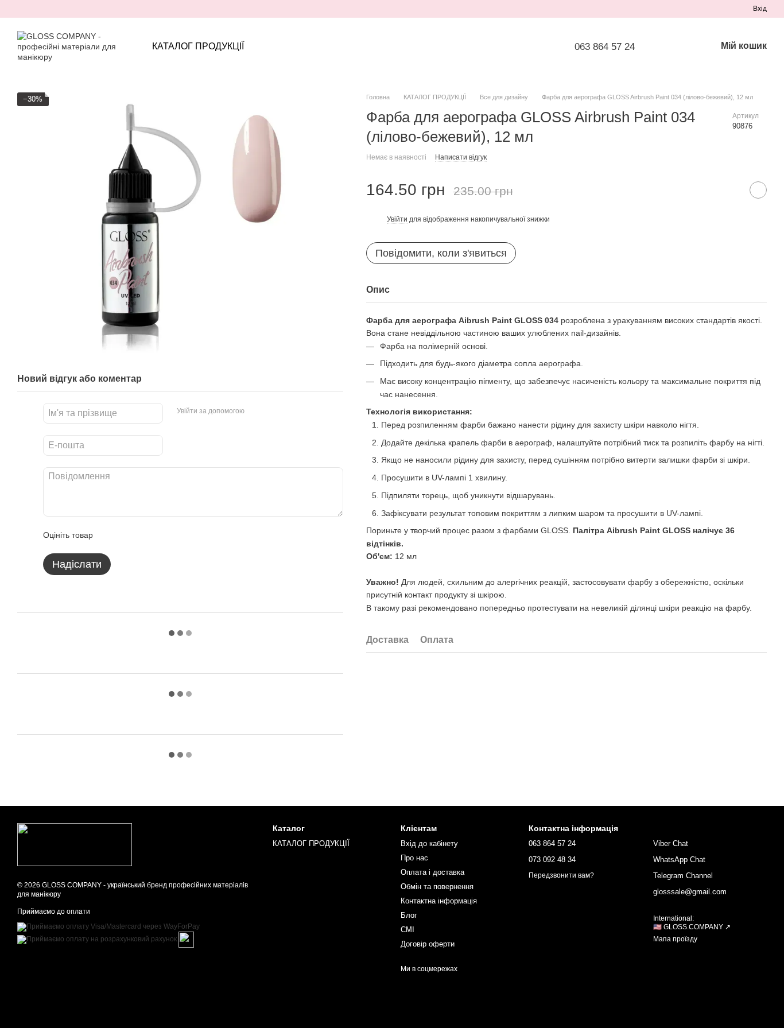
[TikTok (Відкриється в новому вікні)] (35, 8)
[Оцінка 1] (112, 535)
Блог (409, 915)
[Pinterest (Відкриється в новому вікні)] (76, 8)
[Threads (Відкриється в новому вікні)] (90, 8)
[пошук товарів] (677, 46)
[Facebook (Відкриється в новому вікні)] (49, 8)
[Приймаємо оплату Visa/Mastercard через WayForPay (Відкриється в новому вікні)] (108, 926)
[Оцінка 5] (185, 535)
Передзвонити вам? (561, 875)
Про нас (414, 858)
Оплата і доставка (432, 872)
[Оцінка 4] (167, 535)
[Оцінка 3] (148, 535)
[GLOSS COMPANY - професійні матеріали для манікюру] (74, 844)
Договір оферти (428, 944)
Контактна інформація (439, 901)
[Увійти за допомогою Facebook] (257, 411)
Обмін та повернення (437, 886)
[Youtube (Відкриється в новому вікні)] (63, 8)
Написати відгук (461, 157)
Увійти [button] (397, 219)
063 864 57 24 (605, 47)
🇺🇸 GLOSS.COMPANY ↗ (692, 927)
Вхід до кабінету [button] (429, 843)
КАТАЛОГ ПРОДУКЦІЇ (198, 46)
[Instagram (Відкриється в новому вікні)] (21, 8)
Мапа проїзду (675, 939)
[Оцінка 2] (130, 535)
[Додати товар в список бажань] (758, 190)
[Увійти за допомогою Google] (275, 411)
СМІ (407, 929)
